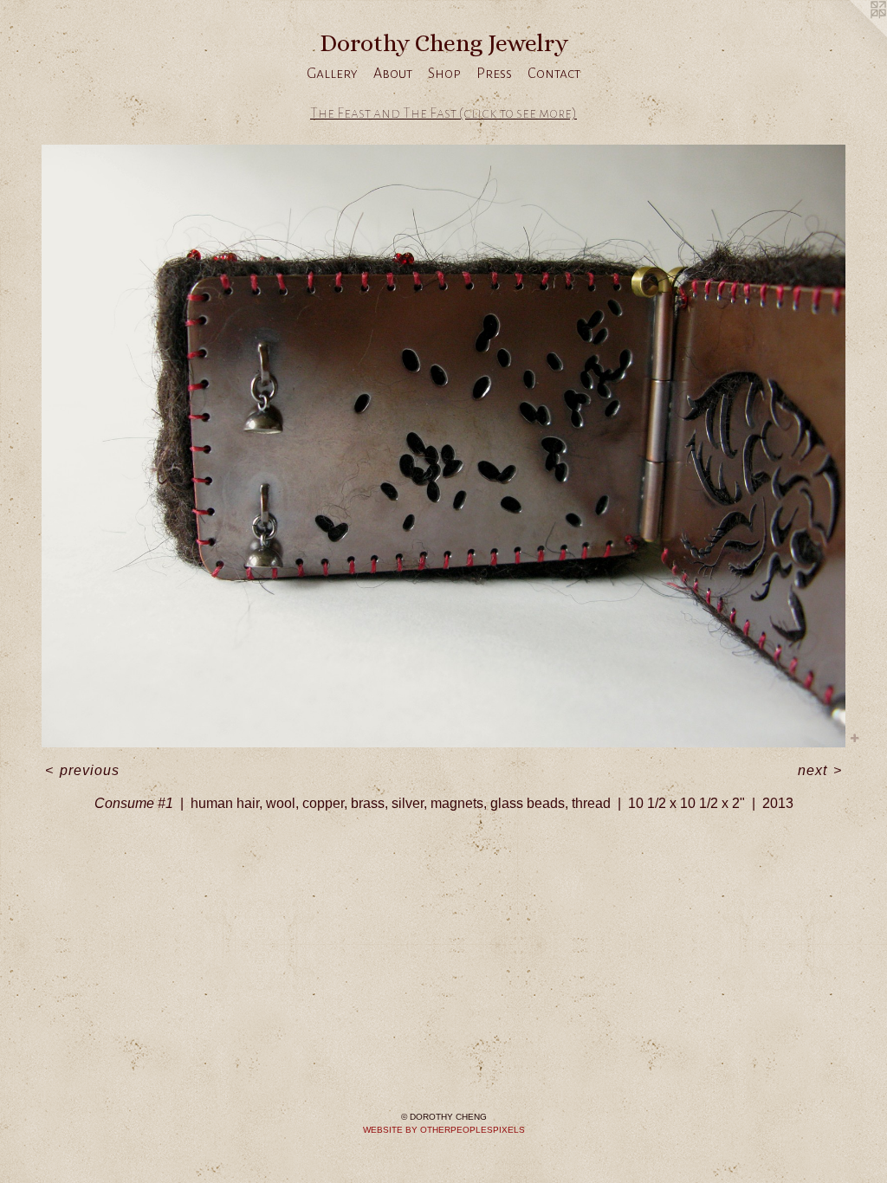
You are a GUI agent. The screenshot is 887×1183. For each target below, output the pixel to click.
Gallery (332, 73)
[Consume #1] (443, 446)
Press (494, 73)
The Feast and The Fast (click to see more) (443, 113)
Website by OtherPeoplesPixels (444, 1130)
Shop (444, 73)
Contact (554, 73)
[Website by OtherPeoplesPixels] (852, 34)
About (392, 73)
